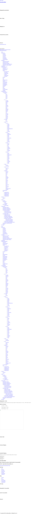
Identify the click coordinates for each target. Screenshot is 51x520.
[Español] (9, 47)
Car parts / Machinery (5, 89)
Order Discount (4, 57)
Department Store (5, 69)
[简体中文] (0, 47)
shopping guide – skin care (6, 207)
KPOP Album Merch (5, 254)
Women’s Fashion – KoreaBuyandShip (8, 217)
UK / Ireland (5, 119)
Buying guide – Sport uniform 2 (9, 220)
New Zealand (7, 340)
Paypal (5, 202)
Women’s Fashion (6, 73)
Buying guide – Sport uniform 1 (9, 219)
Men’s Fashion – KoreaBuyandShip (8, 216)
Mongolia (7, 284)
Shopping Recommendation (4, 241)
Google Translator (6, 205)
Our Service (4, 229)
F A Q (3, 373)
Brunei (6, 102)
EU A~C (7, 297)
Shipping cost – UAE (8, 188)
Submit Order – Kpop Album (6, 63)
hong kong (7, 106)
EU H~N (7, 142)
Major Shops (4, 242)
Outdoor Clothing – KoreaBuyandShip (8, 221)
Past (3, 191)
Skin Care (4, 77)
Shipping (4, 398)
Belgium (8, 300)
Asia (4, 99)
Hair (3, 253)
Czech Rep (8, 131)
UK (6, 120)
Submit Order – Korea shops (6, 61)
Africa (5, 341)
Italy (7, 145)
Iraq (6, 175)
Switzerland (8, 161)
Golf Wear (5, 74)
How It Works (4, 55)
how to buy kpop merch (7, 385)
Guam (6, 269)
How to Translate (5, 204)
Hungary (8, 143)
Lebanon (7, 354)
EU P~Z (7, 326)
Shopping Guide (3, 206)
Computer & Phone (5, 257)
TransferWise (5, 203)
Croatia (8, 129)
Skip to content (1, 0)
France (8, 311)
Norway (8, 325)
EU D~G (7, 132)
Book (3, 87)
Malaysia (7, 285)
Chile (6, 271)
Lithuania (8, 147)
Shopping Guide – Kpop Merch (7, 386)
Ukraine (7, 118)
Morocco (7, 355)
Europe (5, 296)
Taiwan (7, 115)
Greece (8, 315)
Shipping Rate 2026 (3, 91)
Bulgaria (8, 127)
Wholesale (4, 90)
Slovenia (8, 158)
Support (2, 199)
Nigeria (7, 344)
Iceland (8, 144)
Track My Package (5, 190)
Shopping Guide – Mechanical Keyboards (7, 397)
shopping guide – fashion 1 (7, 214)
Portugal (8, 328)
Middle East (5, 170)
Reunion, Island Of (9, 329)
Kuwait (7, 176)
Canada (7, 270)
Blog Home (2, 399)
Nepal (6, 286)
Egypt (6, 173)
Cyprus (8, 130)
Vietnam (7, 117)
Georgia (8, 313)
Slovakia (8, 157)
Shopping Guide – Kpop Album (6, 384)
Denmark (8, 133)
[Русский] (8, 47)
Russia (6, 281)
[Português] (7, 47)
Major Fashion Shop (6, 71)
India (6, 104)
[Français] (3, 47)
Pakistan (7, 357)
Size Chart (4, 200)
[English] (2, 47)
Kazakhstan (7, 177)
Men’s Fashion (6, 72)
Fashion (4, 70)
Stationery (4, 88)
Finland (8, 310)
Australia (7, 339)
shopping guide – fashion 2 (7, 215)
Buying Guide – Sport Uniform (7, 218)
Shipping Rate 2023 (6, 368)
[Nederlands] (1, 47)
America (5, 267)
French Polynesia (9, 312)
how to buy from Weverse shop (7, 387)
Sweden (8, 160)
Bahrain (7, 172)
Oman (6, 356)
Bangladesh (7, 101)
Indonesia (7, 105)
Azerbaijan (7, 171)
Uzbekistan (7, 189)
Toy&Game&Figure (5, 84)
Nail (3, 252)
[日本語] (5, 47)
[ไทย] (10, 47)
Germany (8, 314)
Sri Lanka (7, 114)
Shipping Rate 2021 (6, 192)
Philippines (7, 283)
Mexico (7, 272)
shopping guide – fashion (5, 213)
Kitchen (4, 86)
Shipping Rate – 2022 (6, 367)
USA (6, 268)
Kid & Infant (5, 76)
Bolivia (8, 301)
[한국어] (6, 47)
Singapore (7, 113)
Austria (8, 298)
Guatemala (8, 141)
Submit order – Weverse (5, 62)
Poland (8, 327)
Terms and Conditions (5, 59)
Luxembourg (8, 148)
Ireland (6, 295)
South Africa (7, 186)
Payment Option (4, 201)
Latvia (8, 146)
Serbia (8, 156)
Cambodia (7, 100)
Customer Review (5, 58)
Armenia (8, 299)
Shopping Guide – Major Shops (6, 382)
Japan (6, 282)
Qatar (6, 358)
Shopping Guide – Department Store (7, 383)
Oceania (5, 338)
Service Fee (4, 56)
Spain (8, 159)
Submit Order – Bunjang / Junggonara (7, 239)
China (6, 103)
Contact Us (2, 371)
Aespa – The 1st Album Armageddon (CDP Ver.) (9, 396)
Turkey (8, 163)
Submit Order (2, 60)
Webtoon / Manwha (5, 256)
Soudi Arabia (7, 184)
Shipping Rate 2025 (6, 370)
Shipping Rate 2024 (6, 369)
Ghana (6, 343)
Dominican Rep (9, 134)
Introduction (4, 228)
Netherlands (8, 324)
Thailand (7, 116)
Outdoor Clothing (6, 75)
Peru (6, 98)
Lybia (6, 353)
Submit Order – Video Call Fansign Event (7, 238)
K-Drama (4, 255)
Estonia (8, 309)
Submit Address (3, 240)
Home (2, 226)
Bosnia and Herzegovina (10, 128)
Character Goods (4, 258)
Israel (6, 174)
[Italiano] (4, 47)
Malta (8, 149)
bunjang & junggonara (5, 243)
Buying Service (3, 227)
